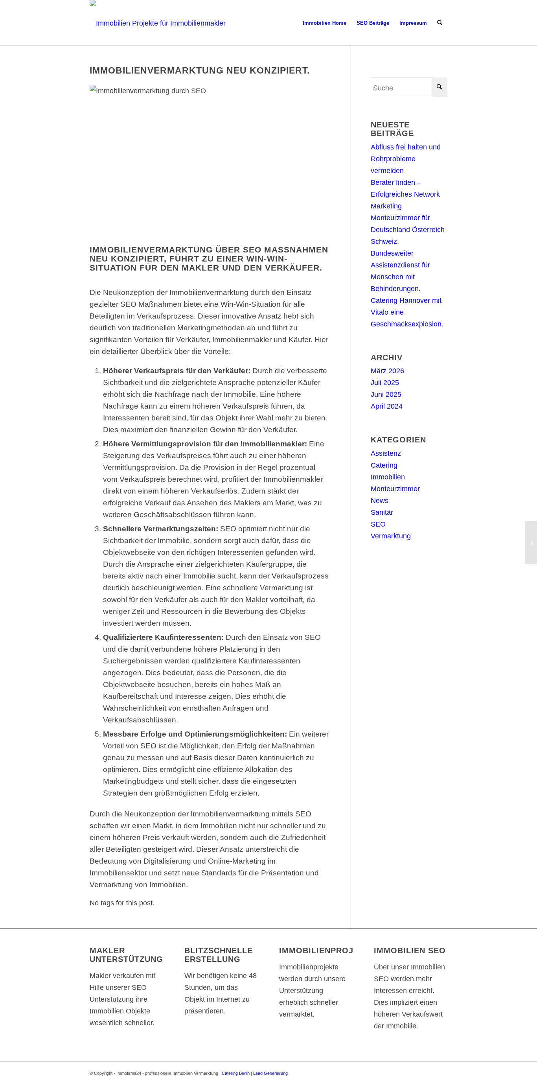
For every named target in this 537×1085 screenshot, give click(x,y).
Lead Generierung (270, 1073)
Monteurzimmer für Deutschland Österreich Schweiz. (408, 229)
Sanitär (382, 512)
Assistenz (386, 453)
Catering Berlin (236, 1073)
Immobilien (388, 477)
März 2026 (387, 371)
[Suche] (439, 23)
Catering (384, 465)
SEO (378, 524)
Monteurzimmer (395, 489)
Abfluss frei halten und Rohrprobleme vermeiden (406, 159)
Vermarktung (391, 536)
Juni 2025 (386, 394)
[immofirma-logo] (159, 23)
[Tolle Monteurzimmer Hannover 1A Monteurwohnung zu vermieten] (531, 542)
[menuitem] (324, 23)
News (379, 501)
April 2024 (387, 406)
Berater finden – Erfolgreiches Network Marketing (405, 194)
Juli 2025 (385, 383)
